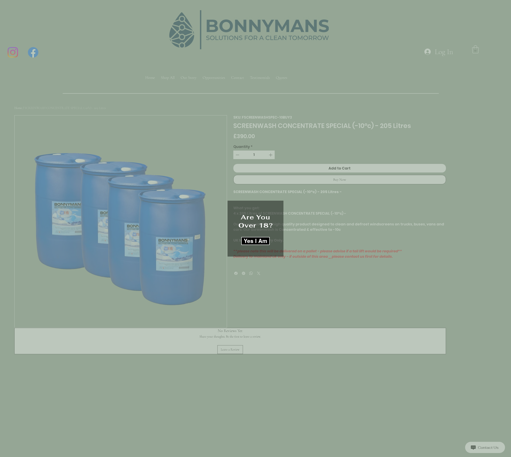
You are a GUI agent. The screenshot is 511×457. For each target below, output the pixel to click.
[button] (255, 241)
